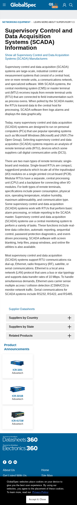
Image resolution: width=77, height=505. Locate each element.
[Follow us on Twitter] (10, 462)
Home (45, 470)
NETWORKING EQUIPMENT (16, 22)
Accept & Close (37, 499)
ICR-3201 (17, 370)
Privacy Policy (40, 492)
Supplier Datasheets (22, 309)
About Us (9, 470)
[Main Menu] (4, 5)
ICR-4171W (17, 420)
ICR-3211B (17, 396)
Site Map (47, 475)
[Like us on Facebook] (4, 462)
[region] (38, 490)
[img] (64, 5)
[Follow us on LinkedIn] (15, 462)
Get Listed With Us (15, 475)
